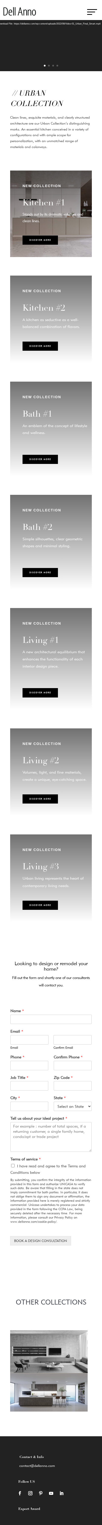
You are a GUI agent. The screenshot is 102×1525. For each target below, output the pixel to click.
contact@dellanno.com (37, 1466)
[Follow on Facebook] (20, 1493)
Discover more (40, 240)
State (60, 1097)
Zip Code (63, 1077)
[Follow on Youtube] (51, 1493)
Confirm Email (63, 1047)
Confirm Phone (68, 1057)
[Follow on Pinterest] (40, 1493)
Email (16, 1031)
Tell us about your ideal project (38, 1118)
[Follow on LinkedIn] (61, 1493)
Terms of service (25, 1159)
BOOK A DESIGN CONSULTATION (40, 1241)
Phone (17, 1057)
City (15, 1097)
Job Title (19, 1077)
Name (17, 1010)
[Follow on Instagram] (30, 1493)
